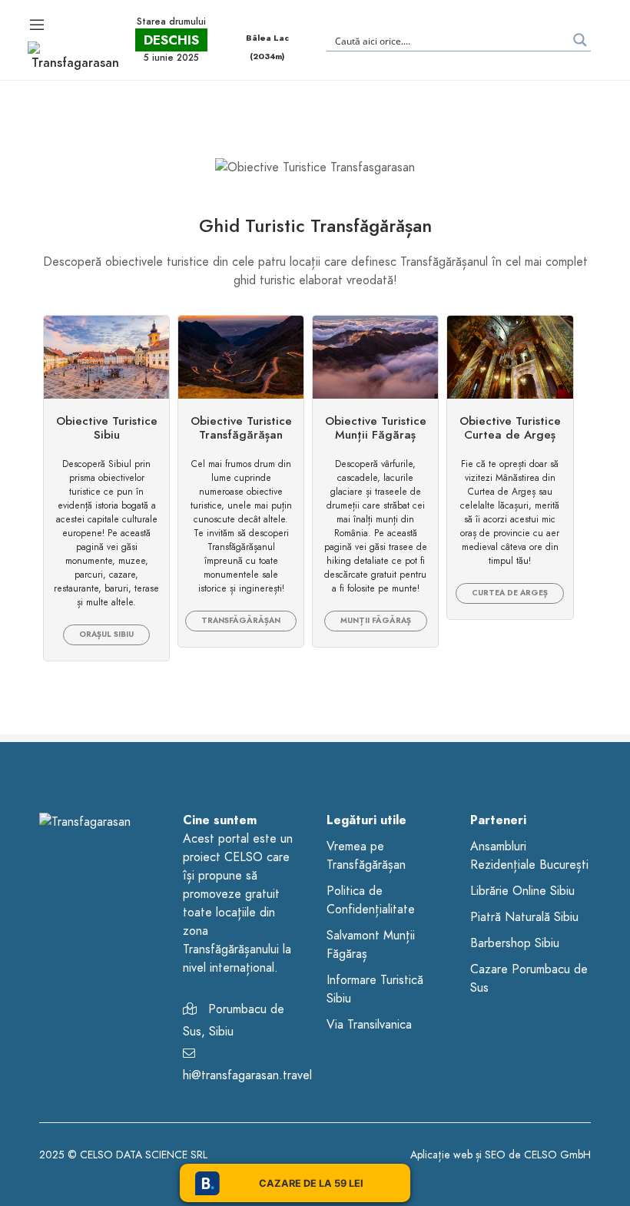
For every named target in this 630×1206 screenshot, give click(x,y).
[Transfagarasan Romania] (76, 56)
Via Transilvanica (369, 1024)
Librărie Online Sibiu (522, 891)
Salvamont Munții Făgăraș (371, 944)
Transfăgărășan (240, 620)
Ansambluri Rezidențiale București (529, 855)
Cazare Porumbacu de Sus (529, 978)
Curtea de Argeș (510, 593)
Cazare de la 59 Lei (311, 1183)
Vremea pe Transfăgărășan (366, 855)
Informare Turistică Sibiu (375, 989)
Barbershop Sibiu (514, 943)
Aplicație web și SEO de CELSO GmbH (500, 1155)
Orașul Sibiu (106, 634)
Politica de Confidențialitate (371, 900)
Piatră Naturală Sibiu (524, 917)
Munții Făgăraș (375, 620)
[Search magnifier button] (580, 40)
